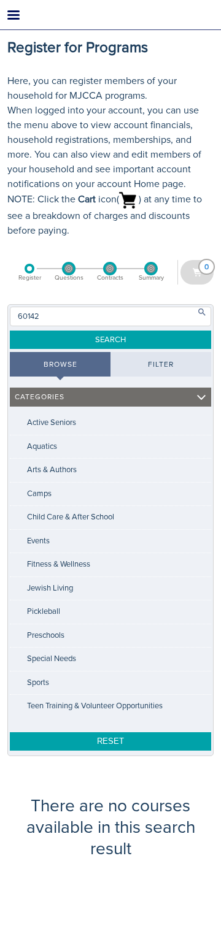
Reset (110, 741)
